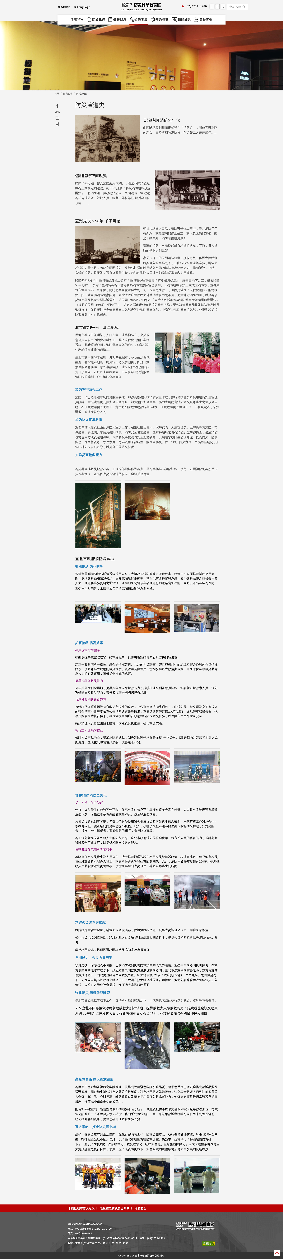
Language (83, 7)
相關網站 (184, 19)
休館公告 (77, 19)
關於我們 (98, 19)
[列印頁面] (57, 123)
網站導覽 (64, 7)
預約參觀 (162, 19)
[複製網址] (57, 117)
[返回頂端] (277, 1253)
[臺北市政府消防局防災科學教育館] (141, 6)
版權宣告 (141, 1208)
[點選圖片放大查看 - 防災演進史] (107, 138)
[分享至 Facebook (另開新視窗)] (57, 106)
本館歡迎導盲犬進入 (81, 1208)
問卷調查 (206, 19)
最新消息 (119, 19)
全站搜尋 (235, 7)
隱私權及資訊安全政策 (115, 1208)
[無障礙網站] (208, 1243)
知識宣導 (141, 19)
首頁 (57, 93)
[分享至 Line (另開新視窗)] (57, 112)
